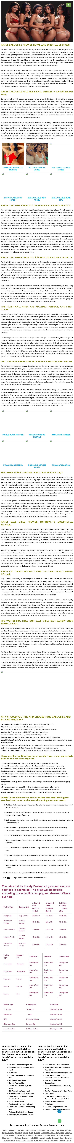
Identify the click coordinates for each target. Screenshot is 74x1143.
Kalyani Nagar (22, 1135)
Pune (68, 83)
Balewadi (55, 1138)
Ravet (57, 1130)
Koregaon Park (10, 1135)
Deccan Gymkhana (51, 1141)
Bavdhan (68, 1138)
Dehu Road (38, 1141)
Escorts (68, 1141)
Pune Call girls (16, 1138)
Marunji (25, 1133)
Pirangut (18, 1133)
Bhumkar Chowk (9, 1141)
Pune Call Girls (65, 1130)
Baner (62, 1138)
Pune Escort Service (42, 1135)
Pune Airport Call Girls (30, 1138)
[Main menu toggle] (68, 5)
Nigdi (31, 1133)
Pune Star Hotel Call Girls (60, 1135)
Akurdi (42, 1138)
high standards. (45, 136)
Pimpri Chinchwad (47, 1133)
